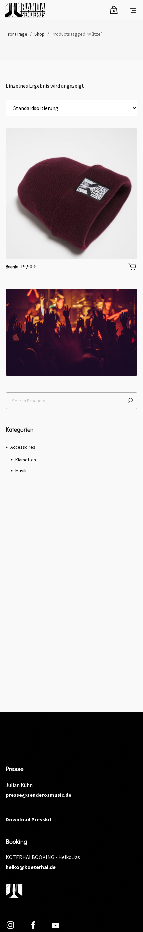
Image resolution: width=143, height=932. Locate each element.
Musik (21, 471)
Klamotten (25, 460)
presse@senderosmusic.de (38, 795)
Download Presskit (29, 819)
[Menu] (133, 10)
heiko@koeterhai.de (31, 867)
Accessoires (22, 447)
